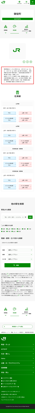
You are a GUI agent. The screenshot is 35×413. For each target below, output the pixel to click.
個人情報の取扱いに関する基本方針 (9, 394)
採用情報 (4, 368)
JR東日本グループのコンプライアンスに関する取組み (13, 397)
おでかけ (4, 349)
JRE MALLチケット (9, 290)
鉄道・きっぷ (5, 344)
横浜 (25, 229)
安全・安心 (5, 372)
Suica (3, 358)
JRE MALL (4, 274)
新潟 (19, 231)
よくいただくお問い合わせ (10, 381)
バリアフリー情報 (7, 378)
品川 (19, 229)
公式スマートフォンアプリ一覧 (11, 386)
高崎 (4, 231)
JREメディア (14, 295)
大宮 (30, 229)
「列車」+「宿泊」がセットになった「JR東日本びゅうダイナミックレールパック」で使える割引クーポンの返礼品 (17, 284)
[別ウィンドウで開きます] (17, 51)
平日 (9, 113)
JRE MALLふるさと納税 (11, 281)
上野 (9, 229)
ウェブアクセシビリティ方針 (7, 399)
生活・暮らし (5, 354)
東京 (4, 229)
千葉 (9, 231)
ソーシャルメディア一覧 (9, 384)
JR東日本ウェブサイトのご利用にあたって (10, 391)
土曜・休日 (25, 113)
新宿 (14, 229)
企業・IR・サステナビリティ (10, 363)
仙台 (14, 231)
